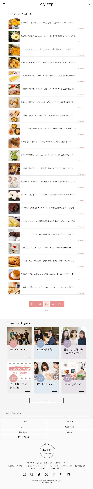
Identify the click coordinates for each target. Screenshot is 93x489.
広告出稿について (60, 463)
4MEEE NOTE (23, 437)
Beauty (69, 421)
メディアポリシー (21, 466)
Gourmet (69, 427)
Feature (70, 432)
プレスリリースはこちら (35, 463)
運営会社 (81, 466)
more (46, 400)
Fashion (23, 421)
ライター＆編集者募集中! (53, 468)
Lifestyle (23, 432)
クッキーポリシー (49, 466)
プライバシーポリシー (35, 466)
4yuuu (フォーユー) (37, 468)
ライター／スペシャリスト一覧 (67, 466)
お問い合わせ (48, 463)
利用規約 (11, 466)
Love (23, 427)
